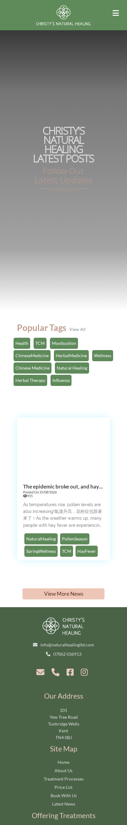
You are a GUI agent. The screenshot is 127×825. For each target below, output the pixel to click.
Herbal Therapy (30, 380)
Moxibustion (64, 343)
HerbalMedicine (71, 355)
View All (77, 329)
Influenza (61, 380)
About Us (63, 770)
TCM (40, 343)
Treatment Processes (64, 778)
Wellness (102, 355)
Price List (63, 787)
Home (63, 762)
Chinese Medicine (32, 367)
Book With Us (64, 795)
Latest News (63, 803)
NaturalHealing (41, 538)
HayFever (86, 551)
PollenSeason (75, 538)
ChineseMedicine (32, 355)
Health (21, 343)
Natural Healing (72, 367)
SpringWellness (41, 551)
